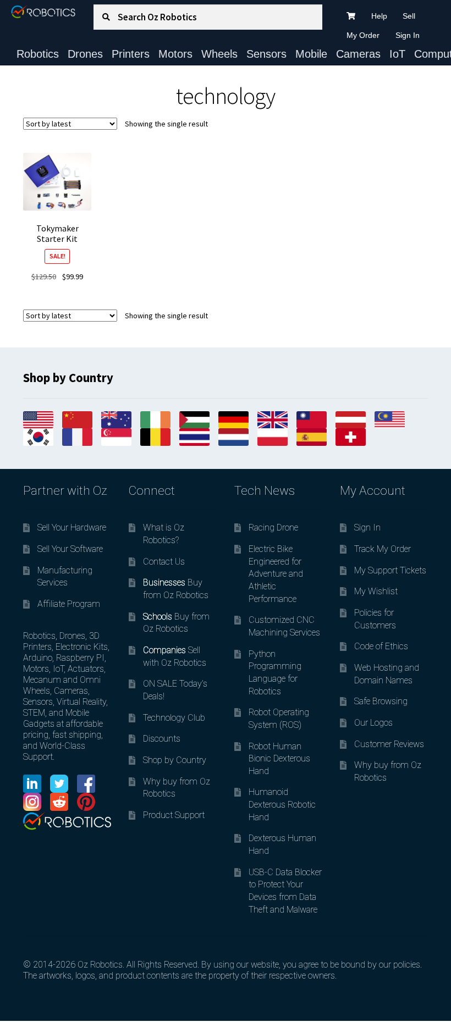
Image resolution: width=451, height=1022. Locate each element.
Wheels (219, 54)
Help (379, 16)
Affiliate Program (68, 604)
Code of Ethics (381, 646)
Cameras (358, 54)
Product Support (174, 815)
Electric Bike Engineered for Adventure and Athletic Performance (276, 574)
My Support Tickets (390, 570)
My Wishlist (376, 591)
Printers (131, 54)
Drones (85, 54)
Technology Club (174, 717)
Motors (175, 54)
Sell (409, 16)
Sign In (407, 35)
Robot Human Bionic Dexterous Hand (279, 758)
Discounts (161, 738)
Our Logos (373, 722)
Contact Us (164, 561)
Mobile (311, 54)
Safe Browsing (381, 701)
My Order (363, 35)
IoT (397, 54)
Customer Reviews (389, 744)
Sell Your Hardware (71, 527)
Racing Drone (273, 527)
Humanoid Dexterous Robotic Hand (282, 804)
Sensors (266, 54)
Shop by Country (174, 760)
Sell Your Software (70, 549)
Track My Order (382, 549)
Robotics (37, 54)
